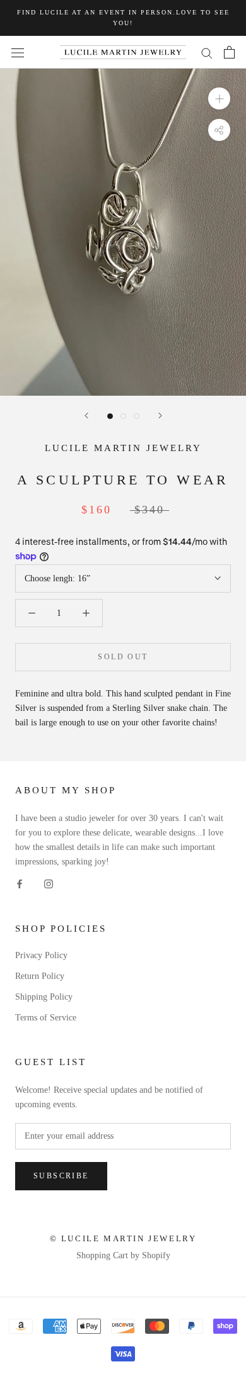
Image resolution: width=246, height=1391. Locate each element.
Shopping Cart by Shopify (123, 1255)
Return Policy (39, 976)
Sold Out (123, 656)
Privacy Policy (41, 955)
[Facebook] (19, 883)
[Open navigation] (17, 52)
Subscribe (61, 1175)
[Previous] (86, 415)
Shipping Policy (44, 997)
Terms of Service (45, 1017)
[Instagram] (48, 883)
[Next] (160, 415)
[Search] (207, 52)
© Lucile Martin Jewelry (123, 1238)
